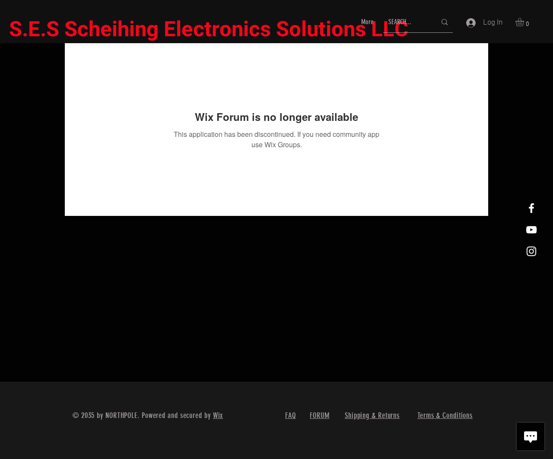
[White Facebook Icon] (531, 208)
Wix (218, 415)
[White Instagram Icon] (531, 251)
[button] (524, 22)
